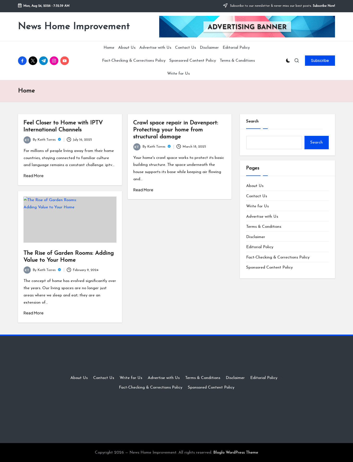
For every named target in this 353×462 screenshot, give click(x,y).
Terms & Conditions (263, 227)
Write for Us (257, 206)
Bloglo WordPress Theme (235, 452)
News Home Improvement (74, 26)
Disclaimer (255, 237)
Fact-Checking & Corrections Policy (278, 257)
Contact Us (256, 196)
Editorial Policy (259, 247)
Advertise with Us (262, 217)
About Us (254, 186)
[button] (320, 60)
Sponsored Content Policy (269, 267)
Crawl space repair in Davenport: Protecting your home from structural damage (175, 130)
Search (252, 121)
